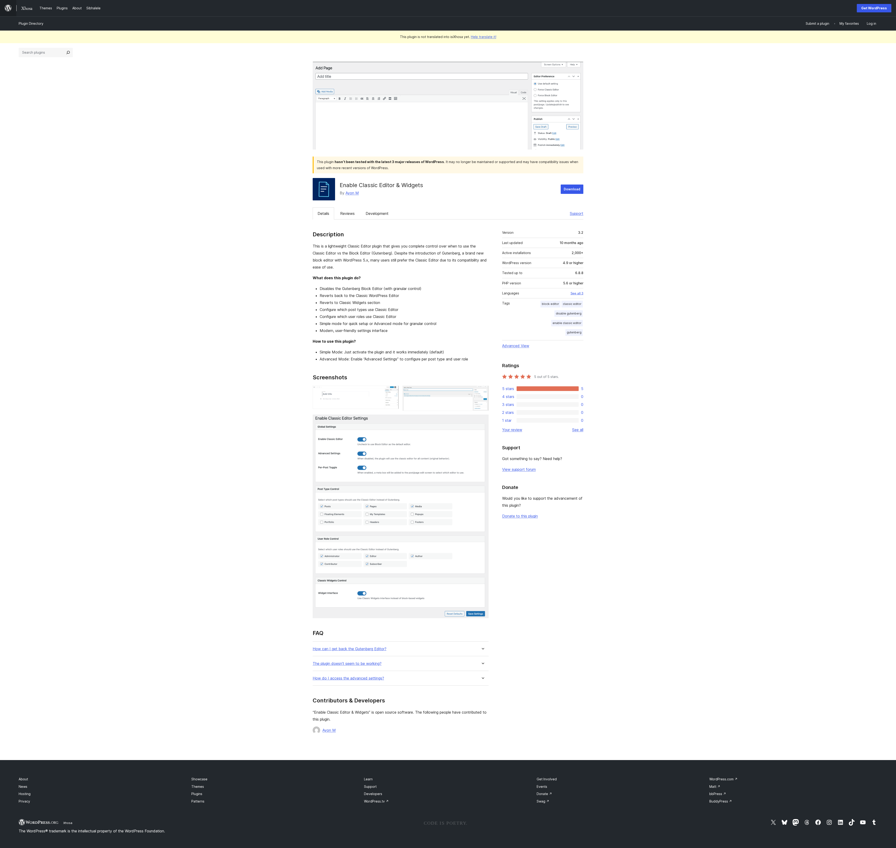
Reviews (347, 213)
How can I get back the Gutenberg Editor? (349, 649)
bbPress (717, 794)
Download (572, 189)
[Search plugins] (68, 52)
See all (577, 429)
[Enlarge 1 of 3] (392, 392)
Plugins (196, 794)
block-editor (550, 304)
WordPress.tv (376, 801)
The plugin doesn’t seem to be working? (347, 663)
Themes (197, 787)
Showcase (199, 779)
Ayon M (352, 193)
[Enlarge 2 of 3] (482, 392)
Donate (544, 794)
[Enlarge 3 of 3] (482, 421)
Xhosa (67, 823)
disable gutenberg (568, 313)
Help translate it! (483, 37)
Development (377, 213)
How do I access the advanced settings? (348, 678)
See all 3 (576, 293)
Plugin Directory (31, 23)
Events (542, 787)
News (23, 787)
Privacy (24, 801)
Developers (373, 794)
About (23, 779)
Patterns (197, 801)
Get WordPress (874, 8)
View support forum (519, 469)
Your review (512, 429)
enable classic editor (567, 323)
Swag (543, 801)
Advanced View (515, 345)
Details (323, 213)
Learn (368, 779)
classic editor (572, 304)
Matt (714, 787)
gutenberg (574, 332)
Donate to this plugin (520, 516)
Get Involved (547, 779)
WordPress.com (723, 779)
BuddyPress (720, 801)
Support (576, 213)
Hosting (25, 794)
